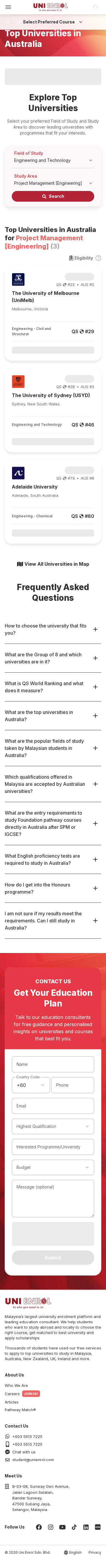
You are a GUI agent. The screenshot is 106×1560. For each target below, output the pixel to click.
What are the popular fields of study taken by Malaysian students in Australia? (44, 748)
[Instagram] (50, 1527)
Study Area (25, 175)
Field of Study (28, 153)
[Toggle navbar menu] (8, 7)
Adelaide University (35, 487)
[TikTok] (74, 1527)
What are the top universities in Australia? (39, 715)
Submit (53, 1258)
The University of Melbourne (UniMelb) (45, 296)
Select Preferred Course (49, 21)
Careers (12, 1393)
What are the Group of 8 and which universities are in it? (43, 658)
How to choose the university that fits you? (45, 629)
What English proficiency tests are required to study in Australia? (42, 859)
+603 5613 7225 (27, 1436)
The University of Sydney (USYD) (51, 395)
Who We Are (16, 1385)
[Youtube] (62, 1527)
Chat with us (24, 1452)
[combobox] (31, 1085)
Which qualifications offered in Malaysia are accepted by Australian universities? (45, 784)
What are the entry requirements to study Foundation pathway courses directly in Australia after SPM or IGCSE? (43, 823)
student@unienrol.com (33, 1459)
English (75, 1552)
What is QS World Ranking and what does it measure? (44, 686)
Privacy (95, 1552)
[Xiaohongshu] (97, 1527)
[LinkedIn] (86, 1527)
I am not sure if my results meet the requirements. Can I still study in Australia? (43, 921)
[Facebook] (38, 1527)
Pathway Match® (20, 1409)
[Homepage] (50, 7)
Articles (12, 1402)
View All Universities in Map (56, 564)
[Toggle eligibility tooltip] (98, 258)
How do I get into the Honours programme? (37, 888)
